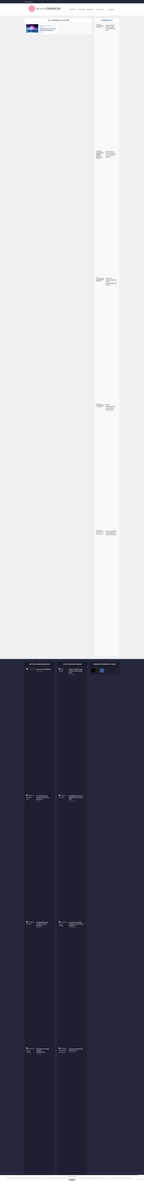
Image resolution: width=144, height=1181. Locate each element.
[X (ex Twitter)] (98, 670)
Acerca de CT (100, 9)
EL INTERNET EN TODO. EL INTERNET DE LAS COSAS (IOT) (76, 797)
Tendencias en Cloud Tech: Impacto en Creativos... (48, 29)
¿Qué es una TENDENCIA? (43, 669)
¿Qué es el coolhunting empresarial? (76, 1049)
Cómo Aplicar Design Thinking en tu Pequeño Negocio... (110, 154)
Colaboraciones (28, 1)
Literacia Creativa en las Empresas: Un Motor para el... (111, 532)
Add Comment (72, 927)
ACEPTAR (72, 1179)
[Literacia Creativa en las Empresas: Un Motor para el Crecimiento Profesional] (101, 592)
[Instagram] (93, 670)
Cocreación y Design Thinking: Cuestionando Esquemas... (76, 924)
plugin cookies (140, 1179)
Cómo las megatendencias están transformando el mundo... (111, 281)
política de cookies (107, 1178)
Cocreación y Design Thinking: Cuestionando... (42, 1050)
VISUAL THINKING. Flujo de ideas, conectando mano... (75, 671)
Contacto (111, 9)
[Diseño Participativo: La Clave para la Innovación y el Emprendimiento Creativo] (101, 466)
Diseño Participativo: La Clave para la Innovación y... (111, 407)
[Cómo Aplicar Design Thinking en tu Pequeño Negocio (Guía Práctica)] (101, 213)
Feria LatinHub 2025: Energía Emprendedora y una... (111, 27)
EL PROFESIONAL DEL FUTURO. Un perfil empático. (42, 924)
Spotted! (81, 9)
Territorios (72, 9)
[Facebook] (102, 670)
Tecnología (42, 25)
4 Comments (72, 674)
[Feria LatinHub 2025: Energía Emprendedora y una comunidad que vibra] (101, 86)
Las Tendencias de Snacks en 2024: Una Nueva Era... (42, 797)
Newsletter (90, 9)
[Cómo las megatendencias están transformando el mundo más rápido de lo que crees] (101, 339)
